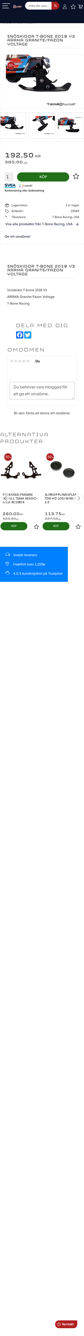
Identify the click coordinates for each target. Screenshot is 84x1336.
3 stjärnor (20, 361)
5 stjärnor (28, 361)
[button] (6, 6)
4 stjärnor (24, 361)
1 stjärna (12, 361)
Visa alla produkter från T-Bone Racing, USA (39, 224)
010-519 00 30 (19, 14)
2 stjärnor (16, 361)
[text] (42, 155)
